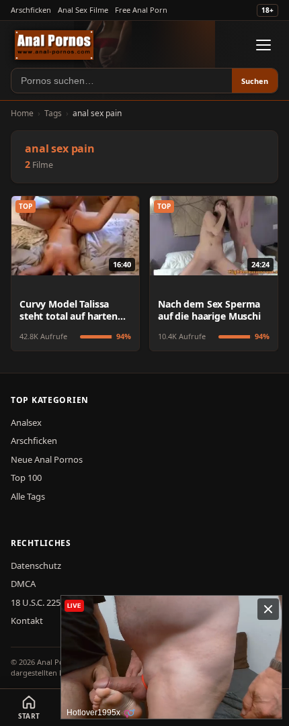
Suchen (254, 81)
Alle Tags (28, 496)
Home (22, 113)
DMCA (23, 584)
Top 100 (26, 477)
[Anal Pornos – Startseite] (54, 45)
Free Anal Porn (141, 10)
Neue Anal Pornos (47, 459)
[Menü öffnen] (263, 45)
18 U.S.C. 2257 (38, 602)
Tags (53, 113)
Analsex (26, 422)
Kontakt (27, 621)
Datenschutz (36, 565)
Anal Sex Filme (83, 10)
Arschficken (31, 10)
